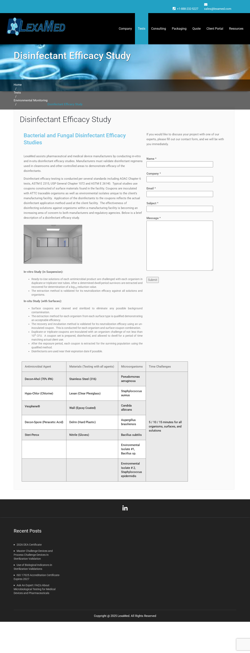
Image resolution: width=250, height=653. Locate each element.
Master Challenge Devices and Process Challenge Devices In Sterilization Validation (33, 554)
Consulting (158, 28)
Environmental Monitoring (30, 100)
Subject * (152, 203)
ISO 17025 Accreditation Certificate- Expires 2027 (37, 577)
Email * (151, 188)
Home (18, 85)
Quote (196, 28)
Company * (153, 173)
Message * (153, 218)
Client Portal (214, 28)
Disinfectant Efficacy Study (65, 119)
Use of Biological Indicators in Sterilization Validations (33, 566)
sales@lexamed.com (217, 9)
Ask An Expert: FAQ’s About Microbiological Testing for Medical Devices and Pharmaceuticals (34, 589)
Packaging (179, 28)
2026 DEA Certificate (29, 544)
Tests (17, 92)
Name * (151, 159)
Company (125, 28)
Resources (236, 28)
